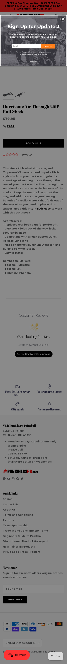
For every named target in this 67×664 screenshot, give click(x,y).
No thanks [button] (33, 62)
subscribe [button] (48, 46)
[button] (63, 19)
